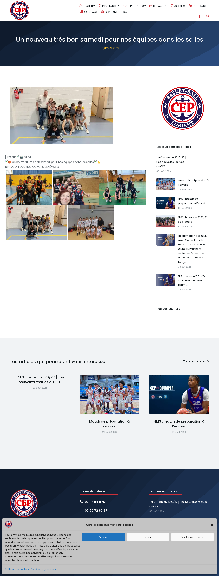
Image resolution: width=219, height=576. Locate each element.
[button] (212, 525)
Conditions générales (43, 569)
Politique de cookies (17, 569)
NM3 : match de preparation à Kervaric (179, 424)
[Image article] (109, 394)
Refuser (148, 537)
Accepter (104, 537)
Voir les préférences (192, 537)
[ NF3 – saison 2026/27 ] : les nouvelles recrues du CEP (40, 379)
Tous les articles (194, 361)
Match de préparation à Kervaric (109, 424)
